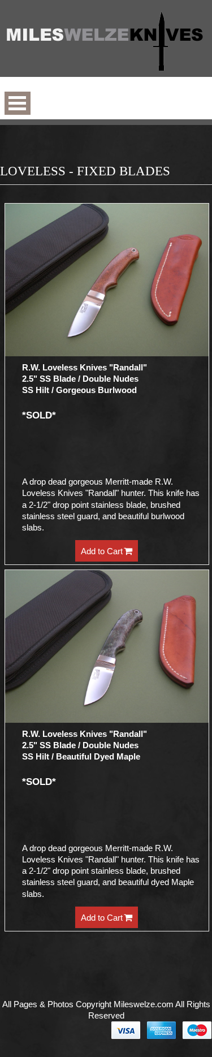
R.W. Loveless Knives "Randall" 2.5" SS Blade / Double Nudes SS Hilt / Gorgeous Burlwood (84, 379)
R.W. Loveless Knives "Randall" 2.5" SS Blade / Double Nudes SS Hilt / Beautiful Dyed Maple (84, 745)
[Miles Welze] (106, 42)
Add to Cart (102, 551)
